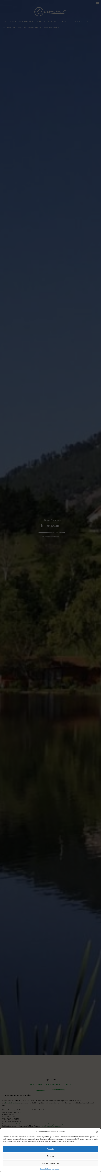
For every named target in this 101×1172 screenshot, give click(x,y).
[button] (97, 1131)
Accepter (50, 1149)
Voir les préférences (50, 1163)
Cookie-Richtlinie (45, 1169)
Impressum (55, 1169)
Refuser (50, 1156)
